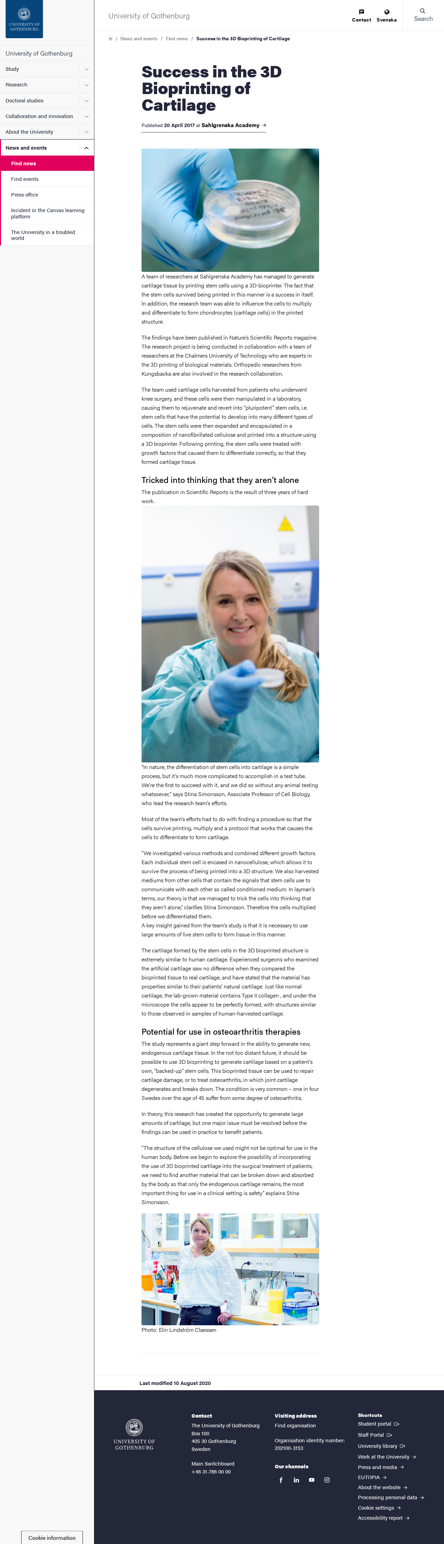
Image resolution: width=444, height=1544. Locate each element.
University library (382, 1445)
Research (16, 84)
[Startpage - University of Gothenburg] (47, 22)
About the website (380, 1487)
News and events (26, 147)
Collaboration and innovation (39, 115)
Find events (25, 178)
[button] (423, 15)
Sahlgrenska (231, 125)
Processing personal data (388, 1497)
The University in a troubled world (43, 234)
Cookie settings (376, 1507)
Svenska (387, 19)
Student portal (379, 1423)
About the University (29, 131)
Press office (24, 194)
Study (12, 68)
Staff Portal (375, 1434)
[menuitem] (361, 16)
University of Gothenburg (39, 53)
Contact (361, 19)
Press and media (378, 1466)
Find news (23, 163)
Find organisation (295, 1425)
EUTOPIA (369, 1476)
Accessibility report (381, 1517)
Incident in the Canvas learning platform (48, 212)
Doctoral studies (24, 100)
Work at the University (384, 1456)
